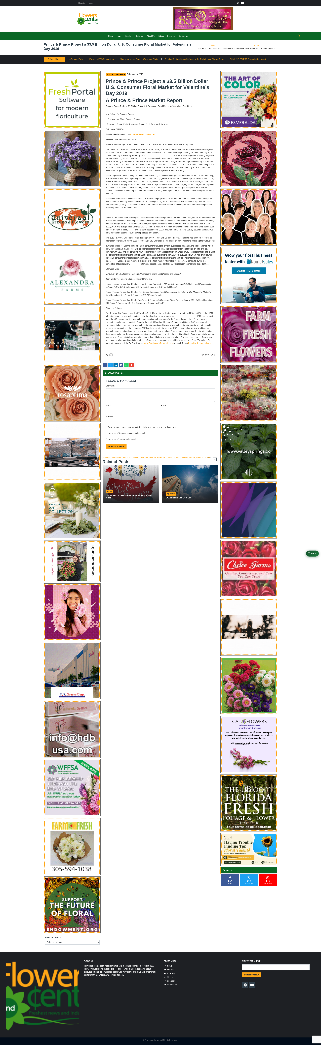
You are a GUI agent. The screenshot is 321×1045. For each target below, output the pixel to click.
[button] (299, 36)
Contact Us (183, 36)
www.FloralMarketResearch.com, (158, 343)
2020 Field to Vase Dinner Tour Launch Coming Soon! (129, 496)
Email (163, 406)
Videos (161, 36)
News (119, 36)
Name (108, 406)
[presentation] (209, 459)
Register (81, 3)
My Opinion (171, 494)
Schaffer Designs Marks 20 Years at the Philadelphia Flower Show (82, 59)
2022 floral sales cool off (178, 498)
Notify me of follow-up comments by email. (126, 433)
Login (91, 3)
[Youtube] (242, 3)
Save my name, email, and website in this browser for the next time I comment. (142, 427)
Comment (110, 386)
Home (110, 36)
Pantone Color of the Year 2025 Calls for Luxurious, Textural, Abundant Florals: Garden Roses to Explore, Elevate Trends (156, 458)
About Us (151, 36)
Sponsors (171, 36)
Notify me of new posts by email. (122, 439)
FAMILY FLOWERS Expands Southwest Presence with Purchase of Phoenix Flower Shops (158, 59)
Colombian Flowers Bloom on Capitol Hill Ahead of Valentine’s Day (235, 59)
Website (109, 416)
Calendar (139, 36)
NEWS (256, 46)
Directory (129, 36)
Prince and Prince (118, 74)
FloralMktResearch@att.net (142, 134)
